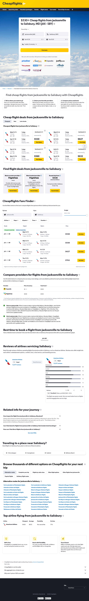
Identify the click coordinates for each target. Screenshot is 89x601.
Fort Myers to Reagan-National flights (69, 499)
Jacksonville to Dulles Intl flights (40, 497)
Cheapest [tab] (7, 121)
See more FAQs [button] (32, 433)
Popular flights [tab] (9, 476)
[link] (13, 190)
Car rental (53, 9)
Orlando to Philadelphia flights (12, 490)
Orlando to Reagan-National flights (68, 485)
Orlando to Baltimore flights (39, 487)
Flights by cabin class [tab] (38, 472)
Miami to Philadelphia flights (67, 494)
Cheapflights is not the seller (12, 567)
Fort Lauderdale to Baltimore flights (41, 485)
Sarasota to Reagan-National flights (68, 504)
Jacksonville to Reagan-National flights (14, 499)
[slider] (87, 215)
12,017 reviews (16, 364)
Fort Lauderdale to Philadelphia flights (14, 485)
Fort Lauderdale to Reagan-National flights (16, 497)
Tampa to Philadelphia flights (67, 492)
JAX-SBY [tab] (44, 338)
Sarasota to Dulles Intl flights (66, 509)
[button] (54, 24)
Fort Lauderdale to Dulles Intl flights (14, 492)
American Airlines (17, 359)
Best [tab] (15, 121)
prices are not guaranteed (38, 562)
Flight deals (44, 9)
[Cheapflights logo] (12, 4)
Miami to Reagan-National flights (40, 490)
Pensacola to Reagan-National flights (41, 502)
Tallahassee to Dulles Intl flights (12, 509)
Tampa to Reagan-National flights (40, 492)
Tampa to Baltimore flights (66, 490)
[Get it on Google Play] (40, 598)
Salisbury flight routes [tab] (23, 476)
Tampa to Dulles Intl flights (66, 487)
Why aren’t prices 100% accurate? (14, 573)
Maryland (9, 88)
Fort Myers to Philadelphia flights (13, 502)
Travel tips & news (63, 9)
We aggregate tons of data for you (14, 570)
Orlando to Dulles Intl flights (11, 487)
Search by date (13, 9)
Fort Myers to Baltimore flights (12, 504)
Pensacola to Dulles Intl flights (39, 504)
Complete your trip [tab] (24, 472)
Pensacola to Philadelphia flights (68, 507)
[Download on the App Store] (48, 598)
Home (5, 9)
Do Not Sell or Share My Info (39, 594)
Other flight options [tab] (53, 472)
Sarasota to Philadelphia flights (40, 507)
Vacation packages (26, 9)
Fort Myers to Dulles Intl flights (67, 502)
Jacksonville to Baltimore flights (40, 499)
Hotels (36, 9)
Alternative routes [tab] (10, 472)
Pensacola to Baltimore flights (12, 507)
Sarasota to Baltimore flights (39, 509)
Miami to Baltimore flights (38, 494)
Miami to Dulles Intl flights (11, 494)
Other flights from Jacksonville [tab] (71, 472)
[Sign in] (72, 9)
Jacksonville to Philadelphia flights (68, 497)
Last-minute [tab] (23, 121)
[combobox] (25, 29)
